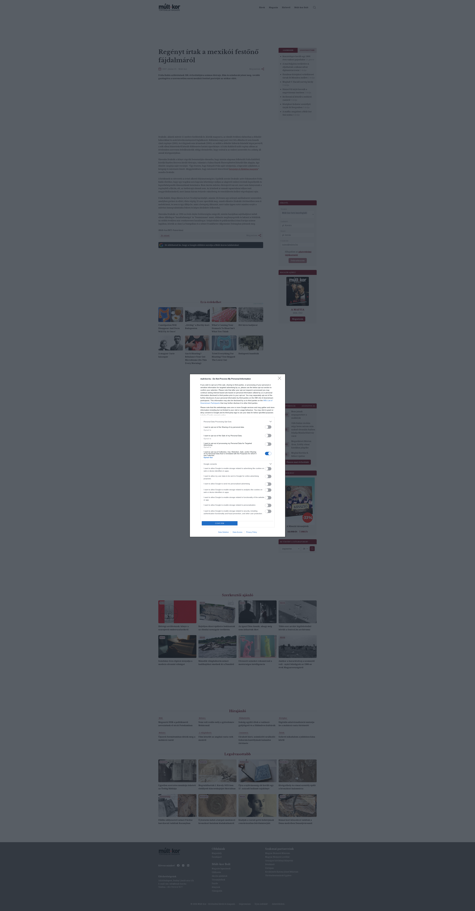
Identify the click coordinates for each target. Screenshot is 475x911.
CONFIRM (219, 523)
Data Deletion (223, 532)
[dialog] (237, 455)
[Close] (280, 379)
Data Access (237, 532)
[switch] (268, 427)
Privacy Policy (251, 532)
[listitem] (237, 421)
